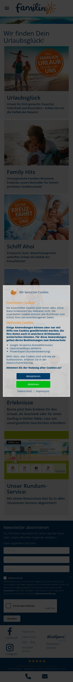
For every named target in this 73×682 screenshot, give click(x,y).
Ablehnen (33, 384)
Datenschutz (24, 391)
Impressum (42, 391)
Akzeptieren (33, 376)
